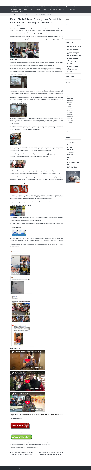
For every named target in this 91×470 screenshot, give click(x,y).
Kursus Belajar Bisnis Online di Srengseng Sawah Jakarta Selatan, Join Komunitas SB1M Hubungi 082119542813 (50, 454)
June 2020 (69, 106)
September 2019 (70, 120)
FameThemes (78, 468)
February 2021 (69, 96)
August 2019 (69, 122)
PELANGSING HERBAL (16, 9)
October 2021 (69, 90)
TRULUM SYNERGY (71, 9)
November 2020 (70, 100)
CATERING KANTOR (71, 142)
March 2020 (69, 108)
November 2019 (70, 116)
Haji (67, 144)
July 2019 (69, 124)
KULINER (75, 7)
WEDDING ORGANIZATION (17, 11)
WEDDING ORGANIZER (72, 167)
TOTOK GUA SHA (53, 9)
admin (23, 25)
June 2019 (69, 126)
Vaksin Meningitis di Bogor (73, 49)
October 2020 (69, 102)
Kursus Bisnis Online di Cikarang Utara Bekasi (29, 447)
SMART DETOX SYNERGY (41, 9)
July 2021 (69, 94)
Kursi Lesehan (70, 154)
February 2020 (69, 110)
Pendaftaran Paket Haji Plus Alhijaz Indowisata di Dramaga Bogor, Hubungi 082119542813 (74, 54)
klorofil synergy (67, 7)
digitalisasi (41, 28)
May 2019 (69, 129)
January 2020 (69, 112)
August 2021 (69, 92)
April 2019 (69, 131)
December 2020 (70, 98)
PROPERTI (26, 9)
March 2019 (69, 133)
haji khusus (35, 7)
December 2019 (70, 114)
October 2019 (69, 118)
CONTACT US (14, 7)
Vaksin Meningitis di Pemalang (74, 46)
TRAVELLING (62, 9)
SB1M (32, 9)
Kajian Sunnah (51, 7)
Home (11, 14)
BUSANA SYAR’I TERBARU (25, 7)
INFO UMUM (43, 7)
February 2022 (69, 85)
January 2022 (69, 88)
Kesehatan (59, 7)
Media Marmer (70, 156)
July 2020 (69, 104)
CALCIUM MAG (70, 141)
